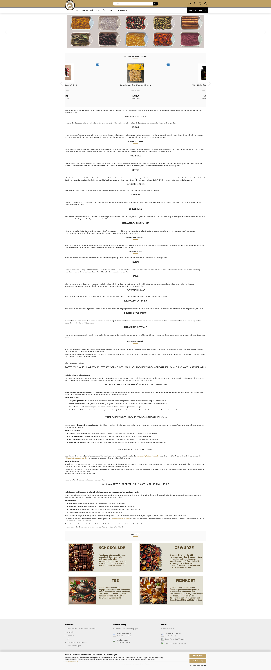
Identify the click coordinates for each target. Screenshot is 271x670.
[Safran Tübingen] (70, 3)
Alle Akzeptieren (197, 656)
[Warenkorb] (205, 3)
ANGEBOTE (192, 10)
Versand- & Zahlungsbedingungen (126, 629)
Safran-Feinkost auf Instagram (175, 643)
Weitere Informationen (198, 665)
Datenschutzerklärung (72, 661)
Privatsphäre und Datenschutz (77, 642)
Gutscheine (70, 632)
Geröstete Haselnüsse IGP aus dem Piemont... (135, 85)
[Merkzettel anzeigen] (200, 3)
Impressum (70, 635)
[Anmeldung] (194, 3)
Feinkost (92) (123, 10)
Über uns (202, 10)
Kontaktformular (168, 629)
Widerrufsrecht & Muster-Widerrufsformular (81, 629)
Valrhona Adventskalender (120, 519)
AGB (68, 639)
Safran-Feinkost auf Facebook (175, 639)
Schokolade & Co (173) (84, 10)
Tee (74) (112, 10)
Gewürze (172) (101, 10)
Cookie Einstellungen (74, 646)
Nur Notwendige (198, 661)
